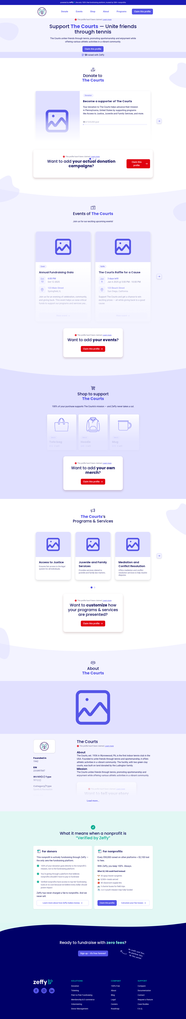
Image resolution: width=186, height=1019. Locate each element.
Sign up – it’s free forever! (93, 953)
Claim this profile (142, 11)
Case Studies (143, 1004)
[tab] (92, 587)
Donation (75, 986)
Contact (141, 995)
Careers (114, 1004)
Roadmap (115, 1009)
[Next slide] (159, 121)
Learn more (107, 19)
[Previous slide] (27, 121)
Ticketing (75, 990)
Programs (121, 11)
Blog (113, 995)
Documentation (144, 990)
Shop (92, 11)
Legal (113, 999)
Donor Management (79, 1009)
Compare (142, 986)
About (106, 11)
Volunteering (76, 1004)
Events (79, 11)
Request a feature (145, 999)
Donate (64, 11)
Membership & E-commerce (82, 999)
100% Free (115, 986)
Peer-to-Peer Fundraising (81, 995)
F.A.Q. (140, 1009)
